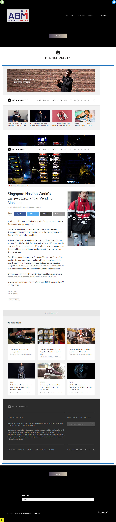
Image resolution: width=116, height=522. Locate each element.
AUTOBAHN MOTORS (13, 513)
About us (103, 16)
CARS (73, 16)
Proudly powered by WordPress (30, 513)
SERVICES (92, 16)
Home (66, 16)
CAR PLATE (82, 16)
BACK (58, 35)
